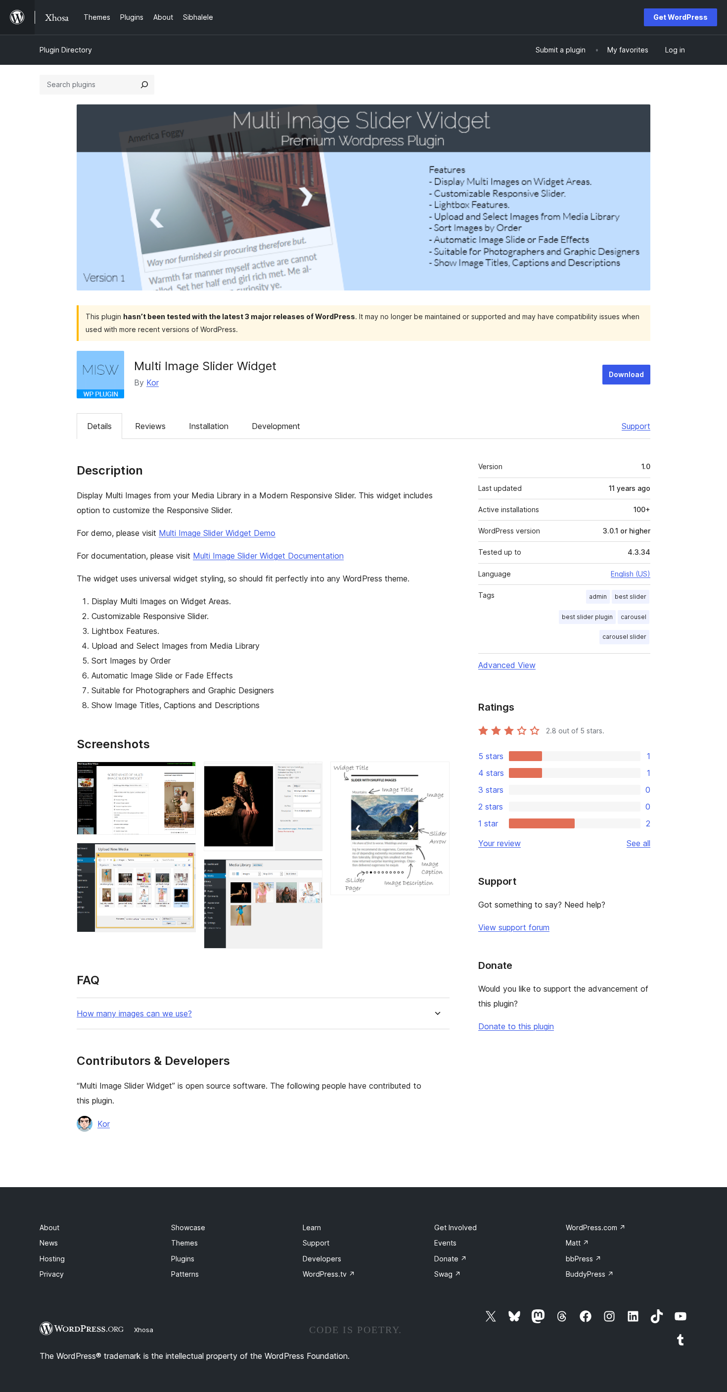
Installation (208, 426)
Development (276, 426)
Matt (577, 1243)
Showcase (188, 1227)
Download (626, 374)
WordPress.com (596, 1227)
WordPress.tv (329, 1274)
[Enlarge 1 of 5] (182, 775)
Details (99, 426)
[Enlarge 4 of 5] (309, 872)
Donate (450, 1258)
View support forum (513, 927)
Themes (184, 1243)
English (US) (630, 574)
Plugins (182, 1258)
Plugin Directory (66, 50)
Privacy (52, 1274)
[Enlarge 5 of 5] (436, 775)
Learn (312, 1227)
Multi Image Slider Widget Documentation (268, 556)
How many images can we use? (134, 1013)
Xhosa (143, 1330)
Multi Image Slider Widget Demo (217, 533)
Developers (322, 1258)
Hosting (52, 1258)
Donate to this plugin (516, 1026)
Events (445, 1243)
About (49, 1227)
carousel (633, 617)
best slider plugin (587, 617)
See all (638, 843)
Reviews (150, 426)
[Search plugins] (144, 85)
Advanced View (507, 665)
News (49, 1243)
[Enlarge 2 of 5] (182, 856)
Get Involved (455, 1227)
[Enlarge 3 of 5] (309, 775)
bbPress (583, 1258)
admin (598, 596)
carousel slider (624, 636)
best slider (630, 596)
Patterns (185, 1274)
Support (636, 426)
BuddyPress (590, 1274)
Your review (499, 843)
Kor (152, 382)
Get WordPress (680, 17)
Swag (447, 1274)
